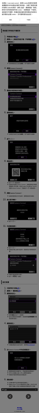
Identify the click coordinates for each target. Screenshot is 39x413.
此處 (22, 7)
